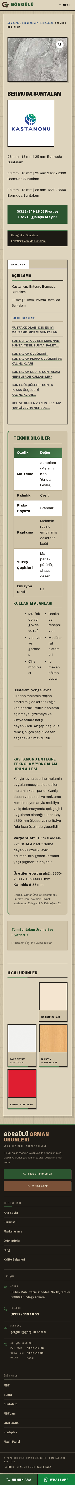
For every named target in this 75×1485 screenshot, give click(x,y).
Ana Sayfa (11, 1212)
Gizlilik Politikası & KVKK (34, 1467)
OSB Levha (11, 1423)
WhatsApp (40, 1185)
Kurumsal (10, 1222)
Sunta (8, 1394)
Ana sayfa (14, 23)
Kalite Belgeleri (14, 1259)
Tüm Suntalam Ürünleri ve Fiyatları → (32, 932)
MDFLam (9, 1413)
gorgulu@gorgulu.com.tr (28, 1332)
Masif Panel (12, 1441)
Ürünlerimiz (30, 23)
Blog (7, 1250)
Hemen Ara (21, 1479)
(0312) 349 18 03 (40, 1173)
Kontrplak (10, 1432)
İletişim (9, 1467)
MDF (7, 1385)
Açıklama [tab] (18, 264)
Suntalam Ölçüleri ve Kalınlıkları (31, 943)
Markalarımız (13, 1231)
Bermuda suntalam (34, 241)
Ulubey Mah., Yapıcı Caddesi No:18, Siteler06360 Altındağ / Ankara (40, 1294)
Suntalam (46, 23)
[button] (60, 44)
